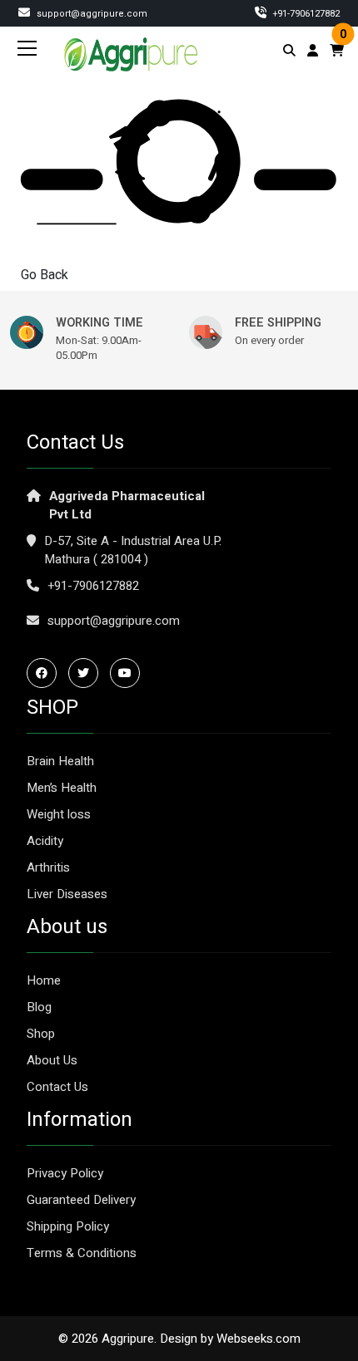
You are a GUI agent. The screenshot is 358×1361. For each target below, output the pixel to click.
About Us (52, 1060)
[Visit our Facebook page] (46, 673)
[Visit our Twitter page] (87, 673)
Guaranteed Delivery (81, 1200)
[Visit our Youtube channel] (129, 673)
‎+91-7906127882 (305, 14)
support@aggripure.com (90, 14)
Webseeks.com (258, 1338)
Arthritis (48, 867)
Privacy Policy (65, 1173)
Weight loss (59, 814)
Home (44, 980)
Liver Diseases (67, 894)
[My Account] (312, 50)
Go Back (44, 275)
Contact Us (57, 1087)
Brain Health (60, 761)
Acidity (45, 841)
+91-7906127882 (93, 586)
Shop (41, 1033)
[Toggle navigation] (27, 48)
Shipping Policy (68, 1226)
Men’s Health (62, 788)
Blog (39, 1007)
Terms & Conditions (82, 1253)
